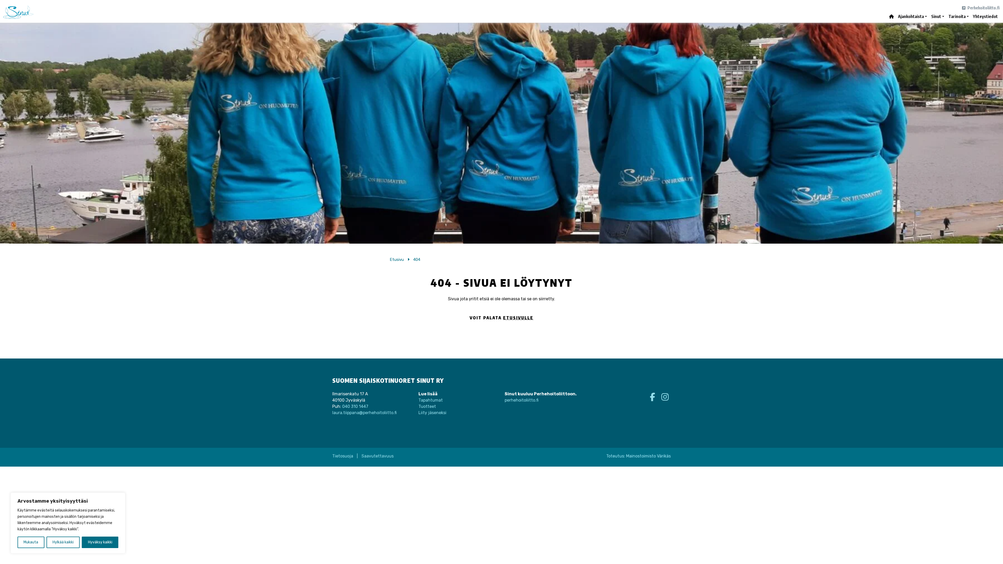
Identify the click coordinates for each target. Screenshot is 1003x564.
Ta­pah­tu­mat (430, 400)
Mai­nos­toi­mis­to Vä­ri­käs (648, 456)
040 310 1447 (355, 406)
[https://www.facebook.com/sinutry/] (653, 397)
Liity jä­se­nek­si (432, 412)
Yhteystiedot (985, 16)
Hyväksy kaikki (100, 542)
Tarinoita (957, 16)
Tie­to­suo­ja (342, 456)
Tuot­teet (427, 406)
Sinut (936, 16)
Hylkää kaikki (63, 542)
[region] (67, 523)
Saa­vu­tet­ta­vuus (377, 456)
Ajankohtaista (911, 16)
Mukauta (31, 542)
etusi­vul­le (518, 317)
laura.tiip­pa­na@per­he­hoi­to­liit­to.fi (364, 412)
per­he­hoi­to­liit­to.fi (522, 400)
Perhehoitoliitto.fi (983, 7)
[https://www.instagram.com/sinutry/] (665, 397)
